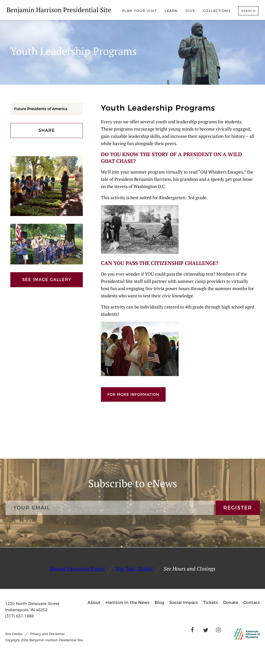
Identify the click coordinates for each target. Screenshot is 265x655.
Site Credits (13, 634)
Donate (230, 602)
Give (190, 11)
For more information (133, 394)
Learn (171, 11)
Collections (217, 11)
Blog (159, 602)
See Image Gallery (46, 279)
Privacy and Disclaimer (47, 634)
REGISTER (237, 508)
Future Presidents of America (40, 108)
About (93, 602)
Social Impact (183, 602)
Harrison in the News (128, 602)
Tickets (210, 602)
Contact (251, 602)
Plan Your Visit (139, 11)
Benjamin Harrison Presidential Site (58, 9)
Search (248, 11)
